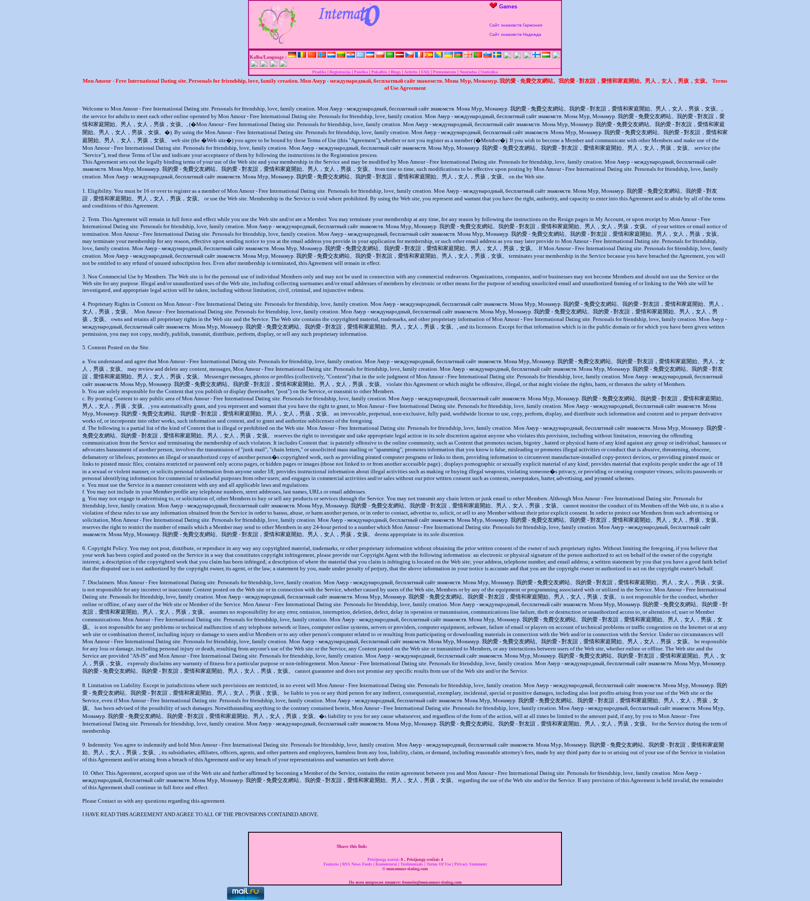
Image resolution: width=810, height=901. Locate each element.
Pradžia (319, 72)
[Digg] (390, 846)
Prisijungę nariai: (384, 859)
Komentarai (386, 864)
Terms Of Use (439, 864)
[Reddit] (443, 846)
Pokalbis (379, 72)
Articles (411, 72)
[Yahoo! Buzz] (399, 846)
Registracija (340, 72)
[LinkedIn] (425, 846)
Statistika (489, 72)
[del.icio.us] (416, 846)
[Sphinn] (461, 846)
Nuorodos (468, 72)
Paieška (361, 72)
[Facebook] (372, 846)
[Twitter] (381, 846)
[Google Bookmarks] (408, 846)
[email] (470, 846)
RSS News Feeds (357, 864)
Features (332, 864)
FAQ (425, 72)
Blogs (396, 72)
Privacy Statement (470, 864)
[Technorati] (452, 846)
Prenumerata (444, 72)
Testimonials (412, 864)
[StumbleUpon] (434, 846)
